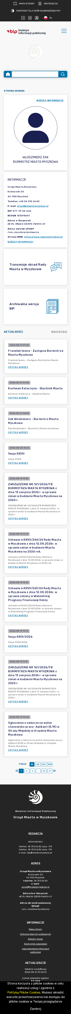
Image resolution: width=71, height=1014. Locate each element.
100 (50, 764)
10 (32, 764)
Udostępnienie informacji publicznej (35, 950)
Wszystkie (59, 331)
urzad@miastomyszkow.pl (32, 206)
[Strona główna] (8, 74)
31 (50, 771)
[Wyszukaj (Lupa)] (62, 74)
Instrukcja (51, 3)
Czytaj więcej (18, 367)
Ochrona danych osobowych (35, 934)
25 (37, 764)
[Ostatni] (54, 771)
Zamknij (35, 1009)
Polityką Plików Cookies (23, 992)
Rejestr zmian (35, 939)
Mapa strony (26, 3)
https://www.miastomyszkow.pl (43, 237)
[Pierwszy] (16, 771)
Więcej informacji (20, 241)
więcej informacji (50, 100)
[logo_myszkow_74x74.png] (36, 52)
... (38, 771)
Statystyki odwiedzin (35, 944)
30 (44, 771)
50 (43, 764)
